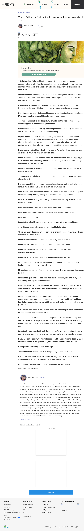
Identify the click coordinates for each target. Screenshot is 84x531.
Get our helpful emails (38, 74)
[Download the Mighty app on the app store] (68, 505)
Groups (56, 4)
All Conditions (27, 516)
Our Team (7, 507)
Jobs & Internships (9, 510)
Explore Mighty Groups (48, 507)
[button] (37, 25)
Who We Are (7, 504)
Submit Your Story (28, 504)
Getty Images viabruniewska (28, 368)
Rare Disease (24, 12)
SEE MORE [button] (51, 492)
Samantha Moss (28, 25)
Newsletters (30, 4)
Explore (44, 4)
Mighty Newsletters (47, 510)
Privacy (74, 527)
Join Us (77, 4)
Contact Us (45, 504)
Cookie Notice (8, 520)
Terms (78, 527)
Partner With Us (27, 507)
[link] (8, 4)
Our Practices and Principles (12, 512)
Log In (66, 4)
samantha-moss (25, 419)
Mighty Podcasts (46, 512)
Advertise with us (28, 510)
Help (5, 515)
